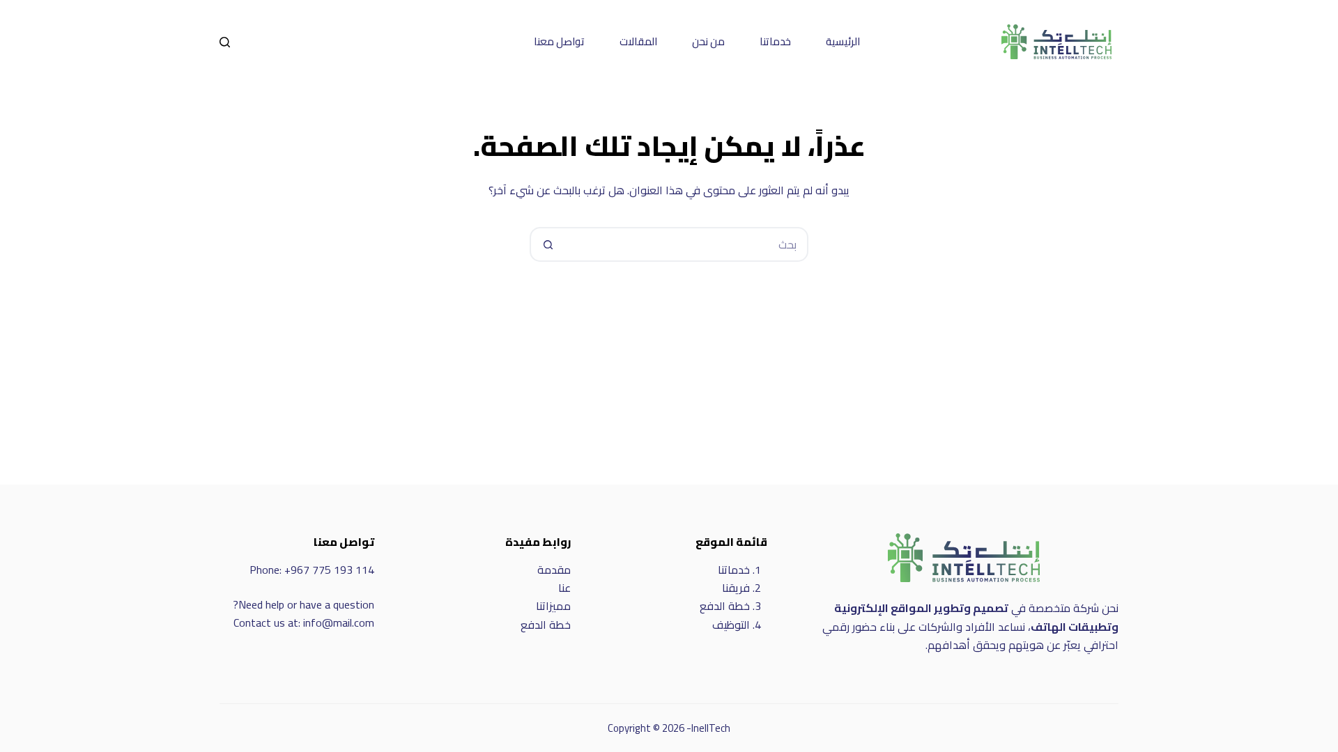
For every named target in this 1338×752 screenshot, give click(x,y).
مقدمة (554, 569)
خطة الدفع (725, 605)
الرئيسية (843, 41)
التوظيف (731, 624)
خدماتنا (775, 41)
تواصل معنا (559, 41)
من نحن (708, 41)
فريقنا (736, 587)
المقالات (638, 41)
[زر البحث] (547, 244)
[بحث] (225, 42)
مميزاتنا (553, 605)
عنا (564, 587)
